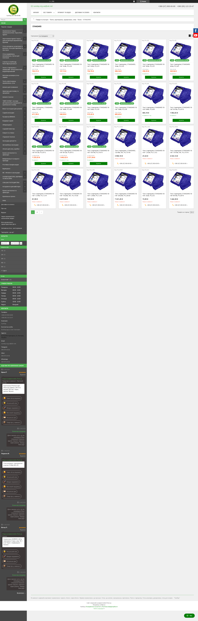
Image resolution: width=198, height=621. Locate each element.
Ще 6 (4, 271)
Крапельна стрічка (9, 196)
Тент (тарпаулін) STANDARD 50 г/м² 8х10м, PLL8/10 (181, 195)
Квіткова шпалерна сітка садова (11, 76)
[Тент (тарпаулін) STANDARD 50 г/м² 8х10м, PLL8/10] (181, 181)
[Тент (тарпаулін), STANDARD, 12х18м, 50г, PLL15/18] (126, 138)
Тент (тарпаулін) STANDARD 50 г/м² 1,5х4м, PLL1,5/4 (43, 195)
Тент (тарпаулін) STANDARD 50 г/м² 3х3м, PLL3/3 (98, 65)
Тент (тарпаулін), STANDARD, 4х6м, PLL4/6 (42, 108)
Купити (43, 77)
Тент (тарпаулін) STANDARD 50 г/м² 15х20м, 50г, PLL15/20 (71, 195)
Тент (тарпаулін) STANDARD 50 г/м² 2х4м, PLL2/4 (71, 65)
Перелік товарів (6, 27)
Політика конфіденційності (110, 606)
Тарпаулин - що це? (7, 232)
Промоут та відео (64, 12)
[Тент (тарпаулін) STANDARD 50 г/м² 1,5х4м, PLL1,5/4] (43, 181)
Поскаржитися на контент (93, 606)
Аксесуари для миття (9, 141)
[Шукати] (25, 19)
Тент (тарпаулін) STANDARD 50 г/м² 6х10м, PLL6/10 (181, 108)
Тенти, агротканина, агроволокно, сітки (9, 82)
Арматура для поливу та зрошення (11, 92)
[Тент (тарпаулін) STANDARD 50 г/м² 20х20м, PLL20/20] (126, 181)
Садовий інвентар (9, 129)
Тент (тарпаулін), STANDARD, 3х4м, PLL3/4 (125, 65)
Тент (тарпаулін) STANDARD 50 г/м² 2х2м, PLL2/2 (153, 195)
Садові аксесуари (8, 113)
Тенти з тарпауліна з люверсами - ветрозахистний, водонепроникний (12, 69)
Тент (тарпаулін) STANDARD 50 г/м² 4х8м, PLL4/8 (71, 108)
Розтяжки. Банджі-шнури (11, 165)
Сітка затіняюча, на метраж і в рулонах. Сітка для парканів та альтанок (13, 48)
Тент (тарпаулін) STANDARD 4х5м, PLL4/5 (180, 65)
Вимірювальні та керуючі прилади (11, 160)
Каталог (36, 12)
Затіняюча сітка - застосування (11, 228)
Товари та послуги (42, 19)
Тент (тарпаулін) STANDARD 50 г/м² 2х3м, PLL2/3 (43, 65)
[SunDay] (13, 9)
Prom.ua (109, 603)
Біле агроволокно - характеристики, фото (8, 223)
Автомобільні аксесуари (10, 145)
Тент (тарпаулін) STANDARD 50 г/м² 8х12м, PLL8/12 (71, 151)
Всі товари (47, 12)
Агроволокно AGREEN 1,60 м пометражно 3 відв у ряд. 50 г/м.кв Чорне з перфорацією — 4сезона (12, 541)
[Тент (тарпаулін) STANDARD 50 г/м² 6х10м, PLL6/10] (181, 95)
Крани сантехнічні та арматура (9, 154)
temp (4, 200)
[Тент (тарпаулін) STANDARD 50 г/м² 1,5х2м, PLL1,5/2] (153, 138)
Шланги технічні (8, 97)
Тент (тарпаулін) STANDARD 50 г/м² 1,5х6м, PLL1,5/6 (98, 195)
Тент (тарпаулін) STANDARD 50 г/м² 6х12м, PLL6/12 (43, 151)
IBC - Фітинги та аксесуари (11, 173)
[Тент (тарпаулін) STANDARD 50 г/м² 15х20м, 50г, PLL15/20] (71, 181)
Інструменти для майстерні (11, 186)
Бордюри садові (8, 121)
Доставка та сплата (7, 204)
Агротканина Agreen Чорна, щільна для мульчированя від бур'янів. (12, 40)
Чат (191, 615)
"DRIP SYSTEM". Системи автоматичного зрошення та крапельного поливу (12, 103)
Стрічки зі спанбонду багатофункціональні (10, 63)
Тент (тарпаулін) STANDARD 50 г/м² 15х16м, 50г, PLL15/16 (181, 151)
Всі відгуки (20, 593)
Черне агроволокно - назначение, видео (8, 217)
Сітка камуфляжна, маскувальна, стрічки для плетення (11, 56)
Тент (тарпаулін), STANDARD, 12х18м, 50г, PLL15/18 (125, 151)
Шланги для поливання (10, 87)
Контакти (96, 12)
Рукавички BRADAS (9, 117)
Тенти (79, 19)
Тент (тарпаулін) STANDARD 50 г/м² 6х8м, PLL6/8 (153, 108)
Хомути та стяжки (8, 133)
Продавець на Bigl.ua (99, 605)
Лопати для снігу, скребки (11, 149)
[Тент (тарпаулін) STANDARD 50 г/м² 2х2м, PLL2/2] (153, 181)
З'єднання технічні (9, 137)
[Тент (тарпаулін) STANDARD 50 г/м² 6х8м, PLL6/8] (153, 95)
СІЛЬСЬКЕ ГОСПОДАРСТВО (11, 182)
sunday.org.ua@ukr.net (8, 344)
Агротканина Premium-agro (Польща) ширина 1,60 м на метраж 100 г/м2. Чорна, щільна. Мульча (12, 388)
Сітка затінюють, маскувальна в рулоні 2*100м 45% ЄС (12, 464)
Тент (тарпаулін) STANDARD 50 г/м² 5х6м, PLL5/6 (98, 108)
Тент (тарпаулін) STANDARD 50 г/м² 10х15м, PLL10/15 (98, 151)
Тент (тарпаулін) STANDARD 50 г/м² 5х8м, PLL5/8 (126, 108)
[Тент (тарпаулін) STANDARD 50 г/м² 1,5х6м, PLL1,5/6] (98, 181)
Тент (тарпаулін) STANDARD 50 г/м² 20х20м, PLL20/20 (126, 195)
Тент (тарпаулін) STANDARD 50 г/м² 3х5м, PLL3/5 (153, 65)
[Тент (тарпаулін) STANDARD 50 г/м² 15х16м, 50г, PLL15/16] (181, 138)
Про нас (3, 208)
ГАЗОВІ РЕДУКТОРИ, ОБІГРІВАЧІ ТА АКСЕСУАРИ (12, 177)
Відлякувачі (6, 169)
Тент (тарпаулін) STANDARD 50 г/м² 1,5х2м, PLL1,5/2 (153, 151)
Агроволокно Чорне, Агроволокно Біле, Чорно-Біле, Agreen (12, 33)
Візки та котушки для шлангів (12, 109)
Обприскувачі (7, 125)
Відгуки (3, 212)
